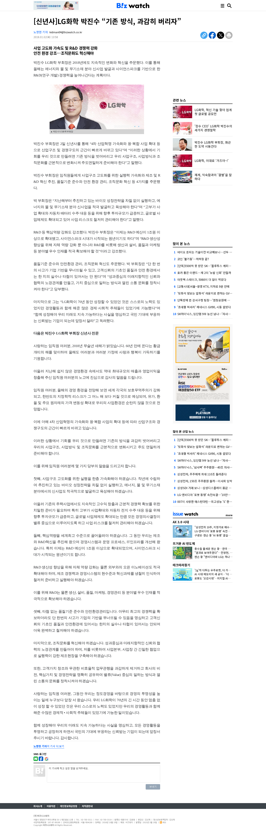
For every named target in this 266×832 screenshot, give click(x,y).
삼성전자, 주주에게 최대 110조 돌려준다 (202, 474)
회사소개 (37, 806)
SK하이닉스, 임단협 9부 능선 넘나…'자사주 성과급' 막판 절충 (214, 314)
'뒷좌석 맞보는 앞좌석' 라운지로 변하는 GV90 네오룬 (209, 293)
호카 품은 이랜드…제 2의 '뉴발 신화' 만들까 (204, 272)
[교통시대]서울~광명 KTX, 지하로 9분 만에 (203, 286)
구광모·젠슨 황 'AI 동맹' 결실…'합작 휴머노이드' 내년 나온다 (230, 535)
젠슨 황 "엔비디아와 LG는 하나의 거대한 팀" (220, 557)
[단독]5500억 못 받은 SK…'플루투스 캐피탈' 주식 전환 (210, 266)
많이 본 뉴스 (181, 243)
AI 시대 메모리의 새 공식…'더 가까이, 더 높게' (221, 574)
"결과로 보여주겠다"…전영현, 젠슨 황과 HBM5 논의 (225, 552)
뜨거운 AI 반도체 (184, 543)
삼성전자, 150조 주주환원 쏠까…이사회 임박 (204, 481)
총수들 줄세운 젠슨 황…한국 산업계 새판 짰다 (221, 549)
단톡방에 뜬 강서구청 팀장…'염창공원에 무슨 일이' (208, 300)
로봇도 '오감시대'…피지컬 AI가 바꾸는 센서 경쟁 (222, 578)
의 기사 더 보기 (48, 746)
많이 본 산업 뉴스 (183, 431)
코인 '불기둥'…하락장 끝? (193, 259)
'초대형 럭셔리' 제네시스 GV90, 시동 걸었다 (204, 307)
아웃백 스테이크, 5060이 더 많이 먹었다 (201, 279)
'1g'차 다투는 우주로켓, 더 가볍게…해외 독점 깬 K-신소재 (228, 570)
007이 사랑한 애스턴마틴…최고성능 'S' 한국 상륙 (207, 501)
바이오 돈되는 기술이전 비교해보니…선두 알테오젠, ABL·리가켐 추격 (219, 252)
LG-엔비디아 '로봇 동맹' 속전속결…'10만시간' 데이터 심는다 (214, 495)
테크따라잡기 (181, 565)
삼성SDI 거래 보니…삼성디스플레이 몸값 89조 (206, 488)
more (229, 515)
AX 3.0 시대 (181, 522)
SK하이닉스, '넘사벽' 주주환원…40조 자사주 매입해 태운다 (213, 467)
